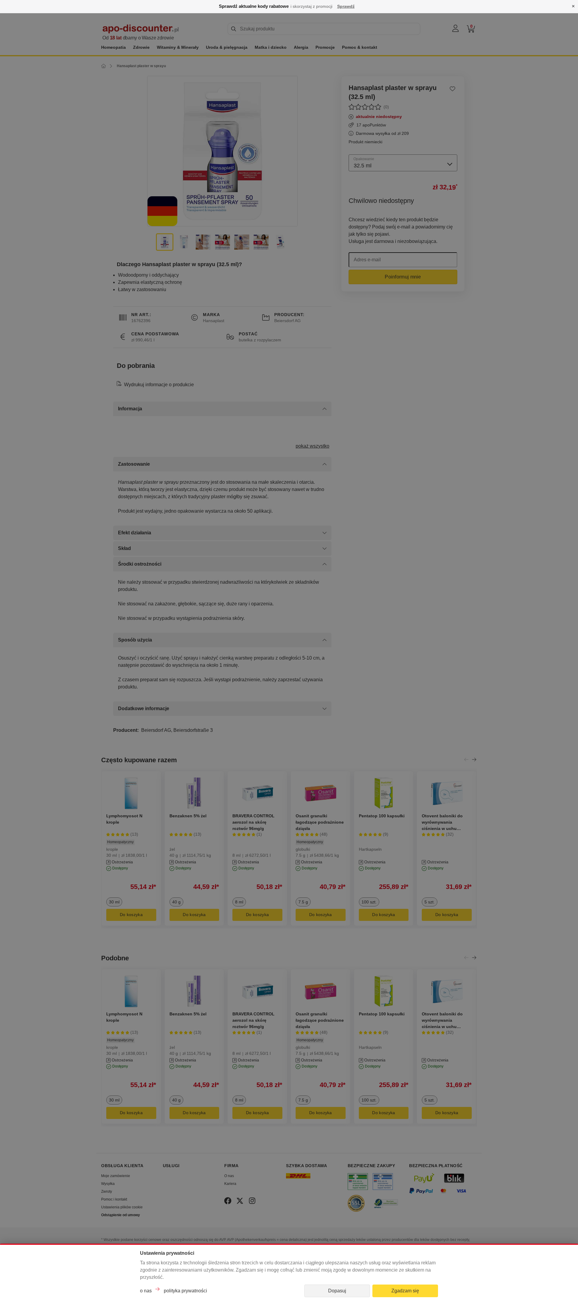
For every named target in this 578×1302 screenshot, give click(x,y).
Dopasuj (337, 1290)
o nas (146, 1290)
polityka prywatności (185, 1290)
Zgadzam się (405, 1290)
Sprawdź (346, 6)
